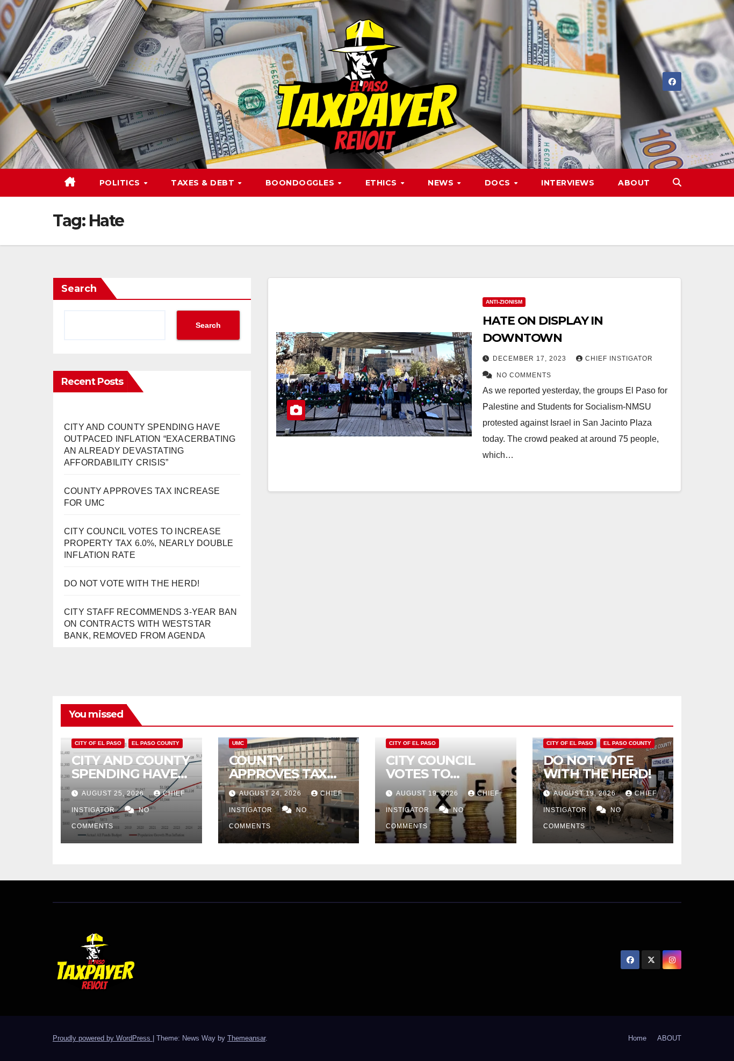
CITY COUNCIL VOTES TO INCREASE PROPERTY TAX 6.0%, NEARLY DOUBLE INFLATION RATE (148, 543)
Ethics (382, 183)
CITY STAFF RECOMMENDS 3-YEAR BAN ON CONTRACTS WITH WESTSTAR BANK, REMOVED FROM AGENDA (150, 623)
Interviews (567, 183)
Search (79, 289)
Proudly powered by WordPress (103, 1038)
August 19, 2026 (428, 793)
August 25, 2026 (114, 793)
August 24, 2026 (271, 793)
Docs (499, 183)
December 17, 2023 (531, 358)
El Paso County (155, 743)
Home (637, 1038)
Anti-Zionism (504, 302)
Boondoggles (301, 183)
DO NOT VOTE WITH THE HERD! (131, 583)
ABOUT (634, 183)
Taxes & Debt (204, 183)
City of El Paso (98, 743)
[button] (677, 182)
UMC (238, 743)
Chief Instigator (619, 358)
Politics (121, 183)
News (442, 183)
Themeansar (246, 1038)
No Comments (523, 375)
